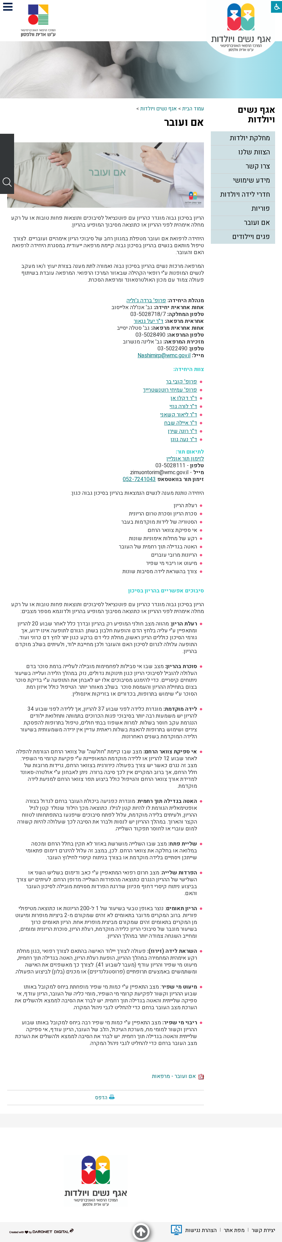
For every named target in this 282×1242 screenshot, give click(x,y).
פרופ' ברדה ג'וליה (146, 300)
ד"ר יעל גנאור (148, 321)
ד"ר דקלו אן (184, 398)
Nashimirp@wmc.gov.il (164, 355)
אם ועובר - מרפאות (175, 1076)
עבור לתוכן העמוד (141, 7)
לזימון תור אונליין (185, 459)
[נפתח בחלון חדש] (38, 20)
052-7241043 (139, 479)
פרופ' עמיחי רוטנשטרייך (170, 390)
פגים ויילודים (251, 237)
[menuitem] (243, 138)
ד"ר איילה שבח (180, 423)
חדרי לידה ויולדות (245, 194)
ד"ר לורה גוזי (183, 406)
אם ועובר (184, 122)
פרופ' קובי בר (181, 382)
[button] (8, 6)
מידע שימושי (251, 180)
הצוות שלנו (254, 152)
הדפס (101, 1097)
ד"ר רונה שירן (182, 431)
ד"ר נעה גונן (184, 439)
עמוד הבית (193, 108)
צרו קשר (258, 166)
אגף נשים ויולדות (158, 108)
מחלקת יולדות (250, 138)
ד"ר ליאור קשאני (178, 415)
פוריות (260, 209)
